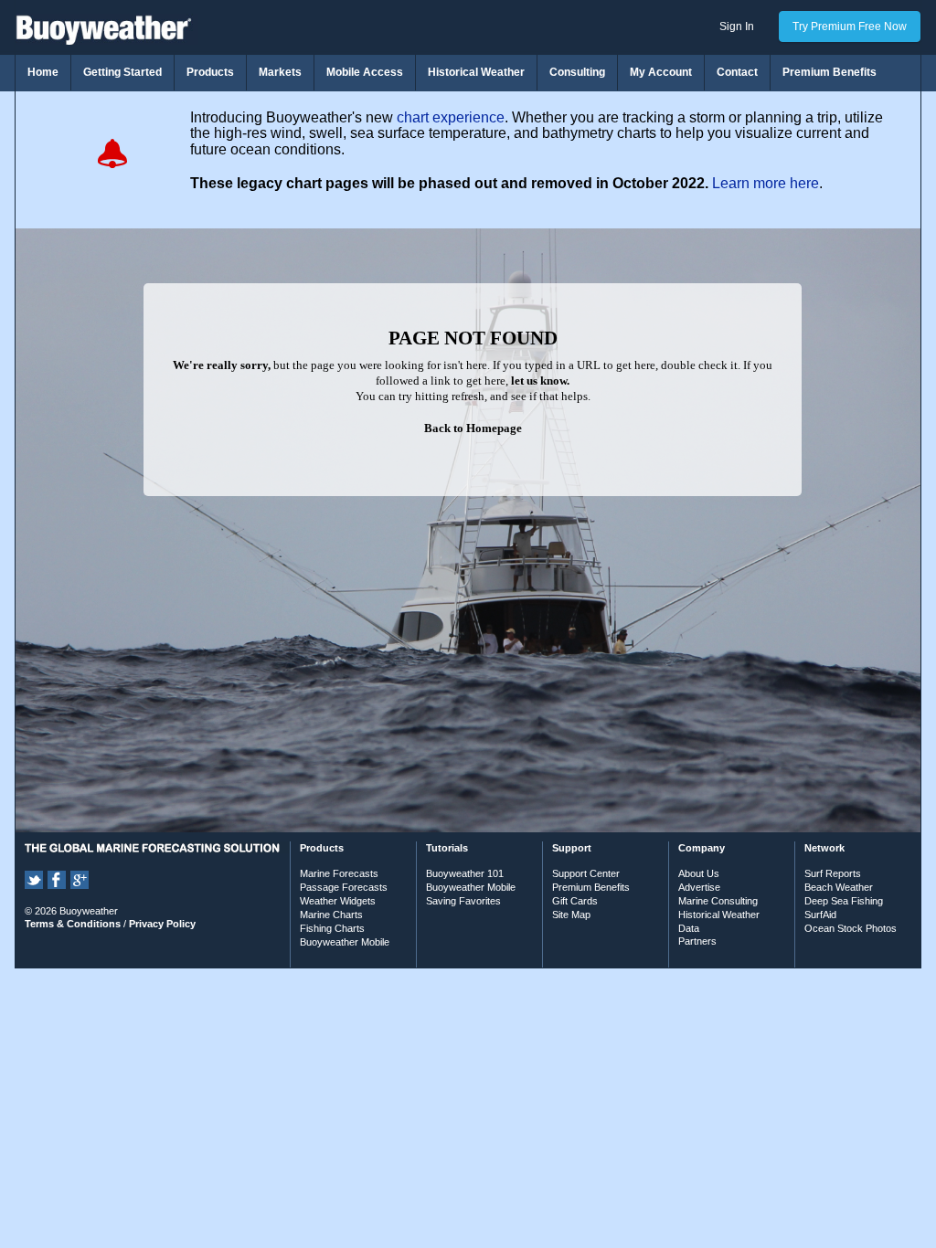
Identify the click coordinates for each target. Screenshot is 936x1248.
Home (42, 72)
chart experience (451, 117)
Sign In (736, 26)
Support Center (586, 873)
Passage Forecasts (344, 887)
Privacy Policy (162, 923)
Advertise (699, 887)
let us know (539, 380)
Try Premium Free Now (849, 26)
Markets (280, 72)
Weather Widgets (338, 900)
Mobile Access (364, 72)
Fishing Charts (332, 928)
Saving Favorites (463, 900)
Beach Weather (838, 887)
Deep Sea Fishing (843, 900)
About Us (698, 873)
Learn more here (765, 183)
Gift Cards (575, 900)
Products (210, 72)
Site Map (571, 914)
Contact (737, 72)
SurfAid (820, 914)
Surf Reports (832, 873)
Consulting (577, 72)
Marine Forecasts (339, 873)
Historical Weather (476, 72)
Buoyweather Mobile (344, 941)
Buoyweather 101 (465, 873)
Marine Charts (331, 914)
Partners (697, 941)
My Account (661, 72)
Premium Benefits (829, 72)
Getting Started (122, 72)
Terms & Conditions (73, 923)
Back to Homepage (473, 428)
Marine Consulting (718, 900)
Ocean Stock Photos (850, 928)
